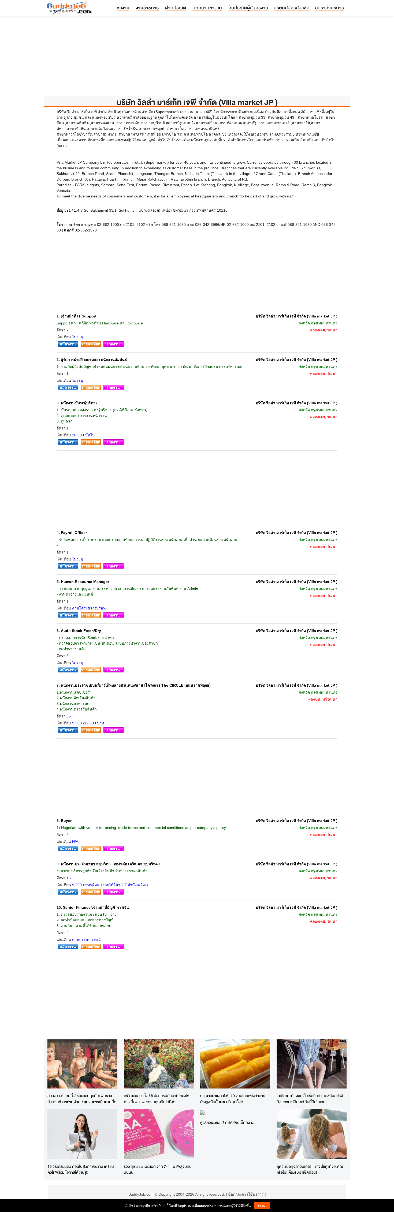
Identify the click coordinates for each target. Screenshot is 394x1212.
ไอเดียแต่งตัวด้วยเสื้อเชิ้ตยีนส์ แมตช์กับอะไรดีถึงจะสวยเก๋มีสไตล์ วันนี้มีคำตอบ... (310, 1099)
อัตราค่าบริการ (329, 7)
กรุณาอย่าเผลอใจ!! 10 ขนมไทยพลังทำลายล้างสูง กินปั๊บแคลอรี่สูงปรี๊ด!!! (232, 1099)
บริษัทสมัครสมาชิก (292, 7)
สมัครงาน (68, 344)
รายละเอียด (90, 344)
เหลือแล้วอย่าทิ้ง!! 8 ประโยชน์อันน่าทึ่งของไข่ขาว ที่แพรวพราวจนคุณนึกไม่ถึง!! (156, 1099)
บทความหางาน (207, 7)
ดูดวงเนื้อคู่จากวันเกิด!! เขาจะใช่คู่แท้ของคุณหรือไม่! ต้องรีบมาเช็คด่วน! (310, 1169)
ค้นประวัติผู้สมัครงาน (248, 7)
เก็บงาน (113, 344)
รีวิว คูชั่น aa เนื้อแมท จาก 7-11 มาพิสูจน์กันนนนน (158, 1169)
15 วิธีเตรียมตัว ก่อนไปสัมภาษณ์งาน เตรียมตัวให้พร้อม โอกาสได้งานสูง (80, 1169)
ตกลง (262, 1205)
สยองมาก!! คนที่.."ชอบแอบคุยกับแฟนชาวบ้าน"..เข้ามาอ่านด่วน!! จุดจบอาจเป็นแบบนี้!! (82, 1099)
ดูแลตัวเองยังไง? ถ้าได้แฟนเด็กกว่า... (228, 1122)
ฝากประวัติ (175, 7)
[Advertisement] (197, 58)
